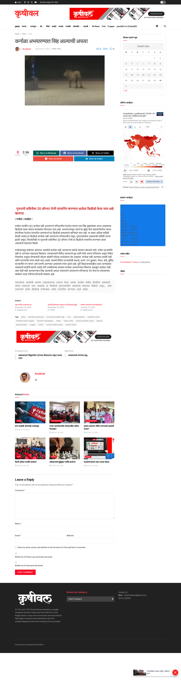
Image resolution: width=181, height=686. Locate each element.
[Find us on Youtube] (36, 2)
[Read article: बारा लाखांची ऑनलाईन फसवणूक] (30, 412)
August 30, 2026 (22, 429)
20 (143, 75)
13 (143, 69)
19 (137, 75)
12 (137, 69)
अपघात (61, 26)
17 (126, 75)
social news (71, 325)
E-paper (111, 26)
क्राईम (54, 26)
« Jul (125, 90)
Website (70, 536)
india (23, 317)
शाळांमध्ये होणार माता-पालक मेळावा (96, 462)
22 (155, 75)
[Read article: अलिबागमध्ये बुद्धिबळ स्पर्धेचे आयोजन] (64, 448)
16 (160, 69)
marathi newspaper (45, 321)
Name (18, 523)
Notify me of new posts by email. (29, 565)
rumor (40, 325)
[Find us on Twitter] (32, 2)
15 (155, 69)
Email (18, 535)
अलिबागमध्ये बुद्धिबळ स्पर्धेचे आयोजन (62, 462)
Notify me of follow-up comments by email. (34, 557)
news (58, 321)
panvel (99, 321)
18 (132, 75)
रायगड (24, 26)
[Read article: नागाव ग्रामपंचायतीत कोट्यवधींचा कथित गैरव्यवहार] (64, 412)
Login (19, 2)
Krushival (27, 49)
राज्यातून (33, 26)
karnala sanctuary (36, 317)
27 (143, 81)
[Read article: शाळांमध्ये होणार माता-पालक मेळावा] (99, 448)
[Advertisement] (64, 128)
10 (126, 69)
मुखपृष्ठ (17, 26)
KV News (96, 26)
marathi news (93, 317)
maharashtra (79, 317)
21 (149, 75)
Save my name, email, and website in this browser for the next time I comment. (52, 547)
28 (149, 81)
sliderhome (57, 421)
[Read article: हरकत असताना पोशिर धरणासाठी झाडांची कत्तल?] (99, 412)
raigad (32, 325)
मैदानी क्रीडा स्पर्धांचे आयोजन (26, 462)
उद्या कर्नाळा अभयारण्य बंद (23, 305)
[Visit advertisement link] (118, 14)
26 (137, 81)
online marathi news (85, 321)
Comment (20, 490)
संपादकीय (76, 26)
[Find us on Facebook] (25, 2)
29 (155, 81)
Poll (103, 26)
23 (160, 75)
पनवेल (30, 34)
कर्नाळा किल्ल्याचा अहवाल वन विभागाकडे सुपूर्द (62, 305)
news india (68, 321)
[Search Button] (165, 26)
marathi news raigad (25, 321)
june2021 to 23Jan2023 (127, 26)
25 (132, 81)
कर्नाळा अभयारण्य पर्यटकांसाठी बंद (91, 305)
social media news (55, 325)
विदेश (48, 26)
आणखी (85, 26)
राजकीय (68, 26)
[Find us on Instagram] (28, 2)
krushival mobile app (55, 317)
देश (41, 26)
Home (17, 34)
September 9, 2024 (42, 49)
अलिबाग (54, 457)
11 (132, 69)
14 (149, 69)
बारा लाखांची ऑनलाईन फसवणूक (27, 426)
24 (126, 81)
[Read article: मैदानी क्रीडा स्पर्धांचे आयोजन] (30, 448)
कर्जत (18, 457)
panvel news (21, 325)
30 (160, 81)
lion (69, 317)
